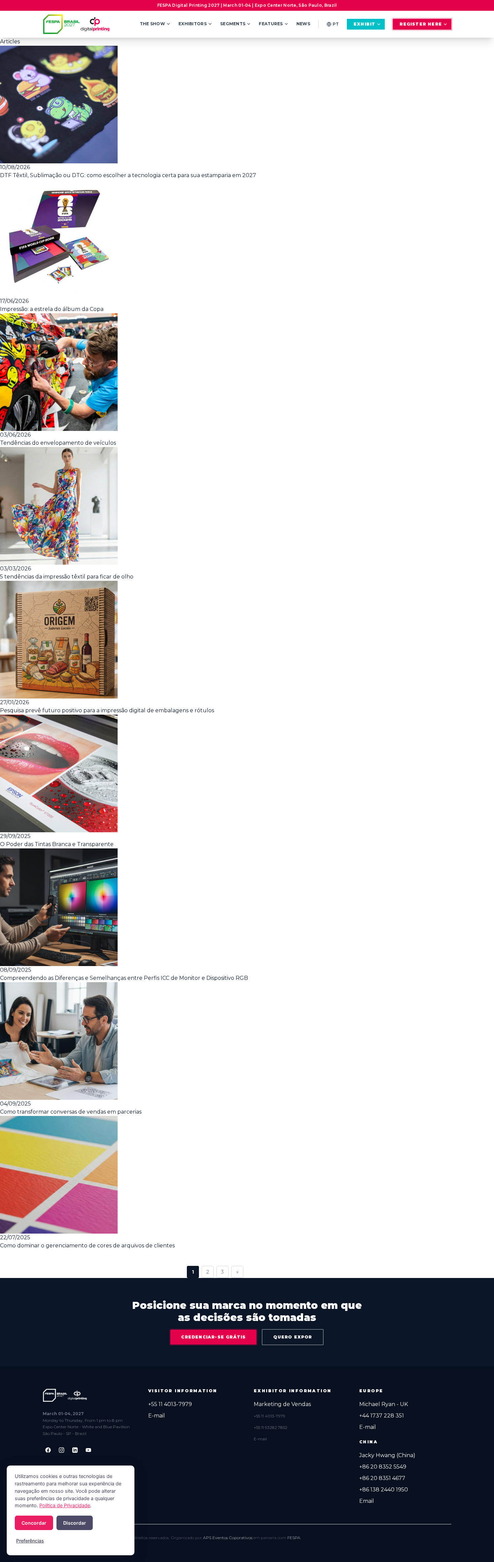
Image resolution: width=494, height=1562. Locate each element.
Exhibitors (192, 23)
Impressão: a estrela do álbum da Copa (52, 309)
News (303, 23)
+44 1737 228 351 (381, 1415)
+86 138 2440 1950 (383, 1489)
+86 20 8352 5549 (382, 1467)
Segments (232, 23)
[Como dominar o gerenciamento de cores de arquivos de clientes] (215, 1175)
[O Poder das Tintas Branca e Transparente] (215, 773)
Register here (421, 24)
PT (336, 24)
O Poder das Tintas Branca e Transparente (57, 844)
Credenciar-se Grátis (213, 1336)
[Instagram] (61, 1450)
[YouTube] (88, 1450)
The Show (152, 23)
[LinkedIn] (75, 1450)
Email (366, 1501)
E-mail (156, 1415)
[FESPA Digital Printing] (77, 24)
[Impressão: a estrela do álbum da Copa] (215, 238)
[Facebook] (48, 1450)
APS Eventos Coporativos (227, 1537)
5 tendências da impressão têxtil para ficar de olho (66, 576)
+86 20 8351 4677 (382, 1478)
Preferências (30, 1541)
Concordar (34, 1523)
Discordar (74, 1523)
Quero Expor (292, 1336)
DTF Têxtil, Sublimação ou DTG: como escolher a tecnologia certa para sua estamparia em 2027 (128, 175)
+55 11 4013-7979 (170, 1404)
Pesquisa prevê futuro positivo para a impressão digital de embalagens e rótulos (107, 710)
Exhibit (364, 24)
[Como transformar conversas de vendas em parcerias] (215, 1041)
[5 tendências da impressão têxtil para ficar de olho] (215, 506)
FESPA (293, 1537)
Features (271, 23)
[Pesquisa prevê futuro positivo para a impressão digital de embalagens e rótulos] (215, 639)
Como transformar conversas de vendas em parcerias (70, 1112)
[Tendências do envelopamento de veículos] (215, 372)
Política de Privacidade (64, 1506)
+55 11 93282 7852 (270, 1427)
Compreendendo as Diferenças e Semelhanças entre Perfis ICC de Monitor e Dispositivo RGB (124, 978)
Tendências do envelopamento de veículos (58, 443)
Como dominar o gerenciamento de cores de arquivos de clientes (87, 1245)
